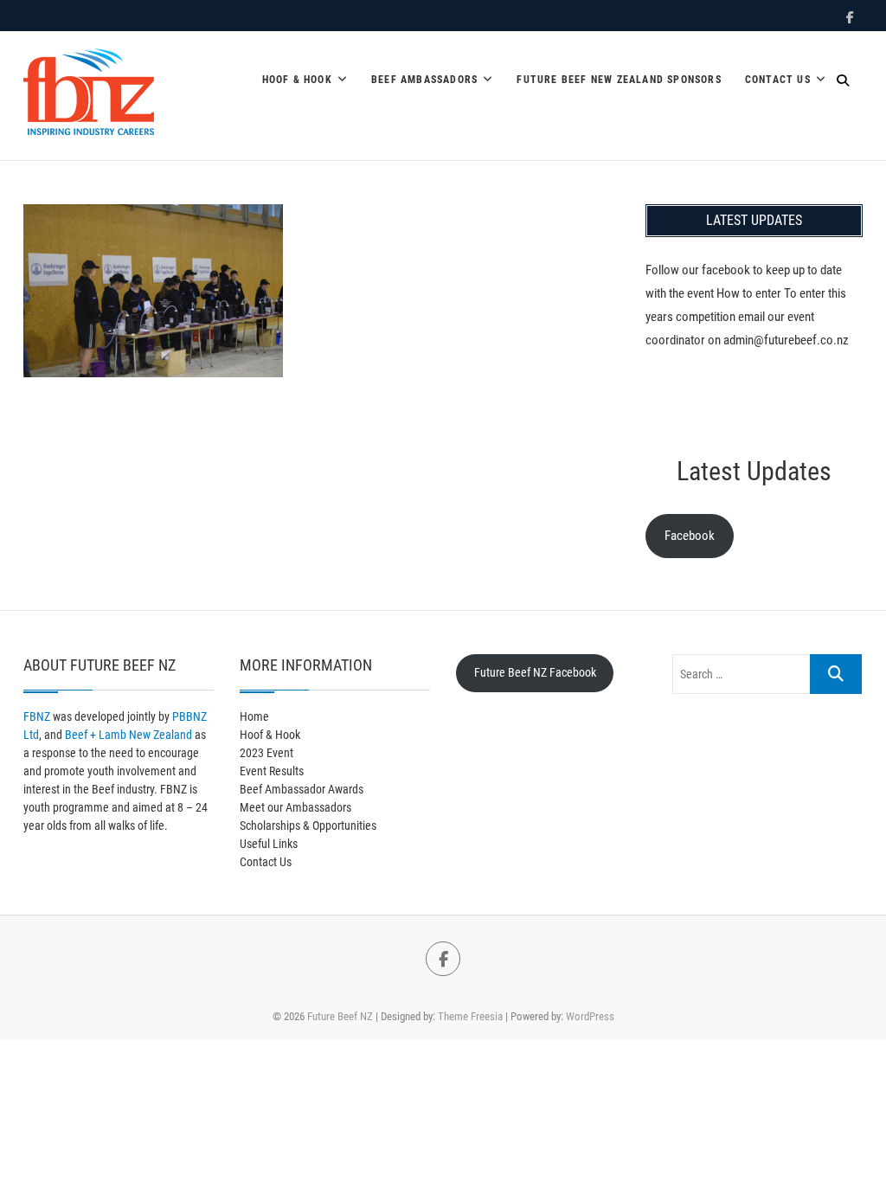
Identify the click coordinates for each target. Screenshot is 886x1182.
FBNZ (36, 716)
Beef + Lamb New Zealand (128, 735)
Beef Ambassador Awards (301, 789)
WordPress (590, 1016)
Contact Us (778, 80)
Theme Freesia (470, 1016)
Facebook (689, 535)
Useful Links (269, 844)
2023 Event (266, 753)
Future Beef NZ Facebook (535, 672)
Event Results (272, 771)
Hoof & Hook (297, 80)
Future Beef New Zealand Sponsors (619, 80)
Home (254, 716)
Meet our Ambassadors (295, 807)
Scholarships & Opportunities (308, 825)
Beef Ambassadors (424, 80)
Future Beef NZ (340, 1016)
